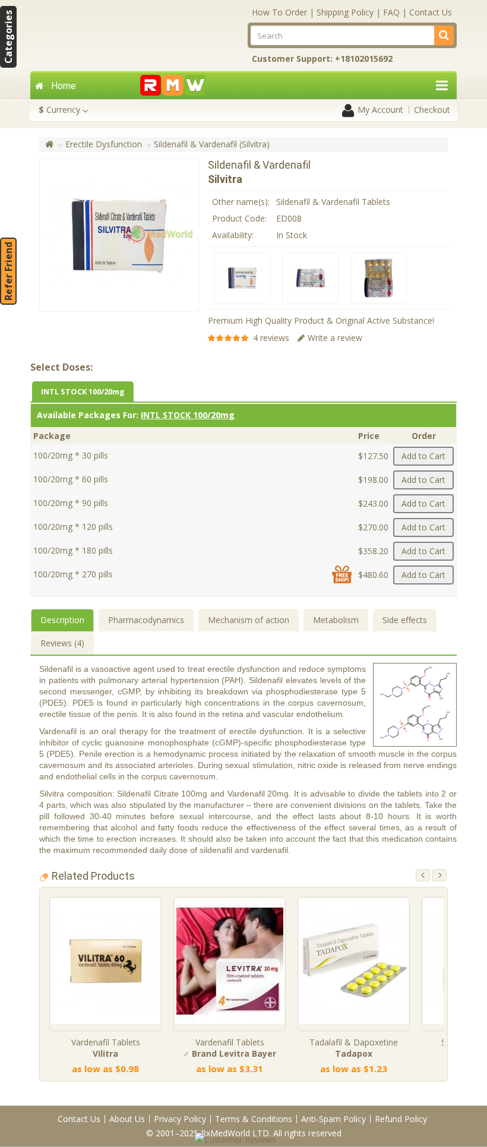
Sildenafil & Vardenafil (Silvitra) (212, 144)
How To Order (279, 12)
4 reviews (271, 337)
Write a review (335, 337)
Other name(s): (241, 201)
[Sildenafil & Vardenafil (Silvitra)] (242, 278)
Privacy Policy (180, 1118)
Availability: (233, 235)
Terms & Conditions (253, 1118)
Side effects (404, 619)
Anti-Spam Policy (333, 1118)
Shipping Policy (345, 12)
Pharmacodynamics (146, 619)
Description (62, 619)
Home (63, 85)
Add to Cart (423, 456)
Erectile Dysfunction (103, 144)
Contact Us (430, 12)
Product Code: (239, 218)
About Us (127, 1118)
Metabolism (336, 619)
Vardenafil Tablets (105, 1048)
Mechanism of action (248, 619)
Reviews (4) (62, 643)
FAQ (391, 12)
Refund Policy (401, 1118)
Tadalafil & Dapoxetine (353, 1048)
